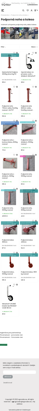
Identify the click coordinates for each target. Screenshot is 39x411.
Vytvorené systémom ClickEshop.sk (19, 410)
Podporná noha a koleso (19, 15)
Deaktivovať (7, 383)
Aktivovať (7, 377)
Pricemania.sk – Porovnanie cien (11, 337)
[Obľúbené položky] (28, 10)
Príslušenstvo (5, 15)
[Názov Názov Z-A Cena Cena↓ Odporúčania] (31, 47)
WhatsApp (3, 345)
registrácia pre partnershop (10, 333)
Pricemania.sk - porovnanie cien (11, 335)
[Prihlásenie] (32, 10)
